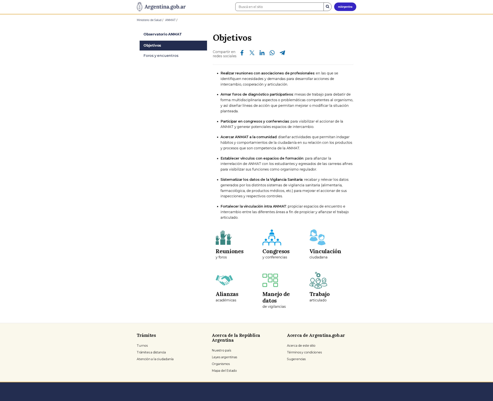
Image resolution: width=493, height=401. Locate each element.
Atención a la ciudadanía (155, 359)
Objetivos (152, 45)
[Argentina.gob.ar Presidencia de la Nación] (161, 7)
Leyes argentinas (224, 357)
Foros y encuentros (160, 56)
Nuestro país (221, 350)
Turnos (142, 345)
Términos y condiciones (304, 352)
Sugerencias (296, 359)
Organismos (221, 364)
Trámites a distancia (151, 352)
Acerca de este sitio (301, 345)
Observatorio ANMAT (162, 34)
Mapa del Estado (224, 370)
